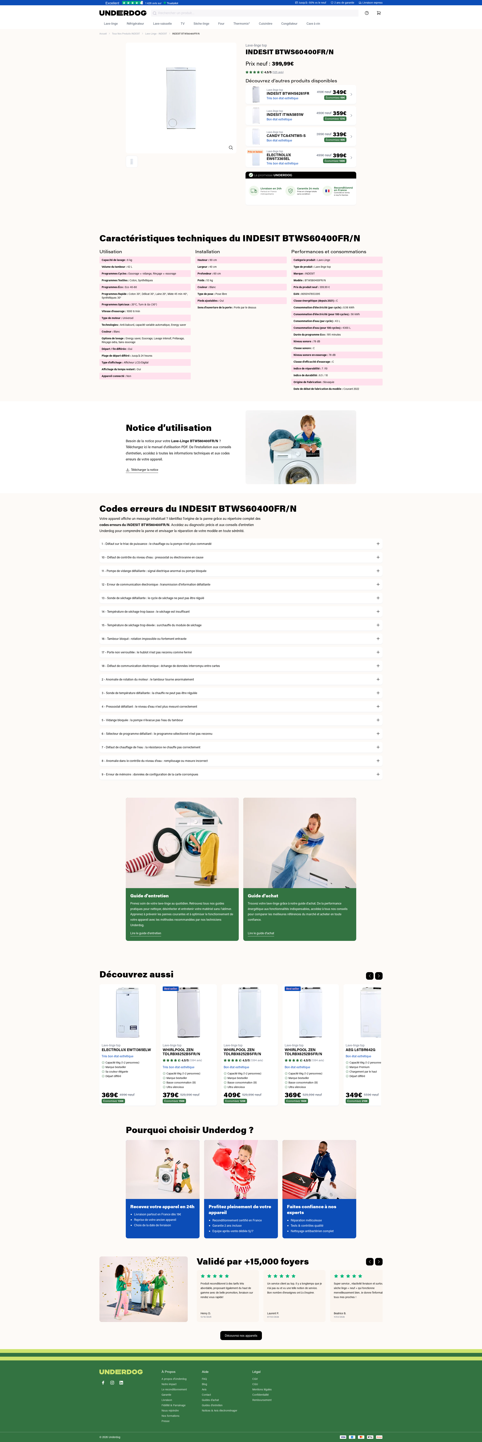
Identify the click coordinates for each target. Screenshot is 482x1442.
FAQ (204, 1379)
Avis (204, 1389)
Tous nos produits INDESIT (126, 33)
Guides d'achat (210, 1400)
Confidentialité (260, 1394)
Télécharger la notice (144, 470)
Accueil (103, 33)
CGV (255, 1379)
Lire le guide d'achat (261, 933)
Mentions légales (262, 1389)
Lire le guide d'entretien (145, 933)
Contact (206, 1394)
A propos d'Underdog (174, 1379)
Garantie (166, 1394)
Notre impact (169, 1384)
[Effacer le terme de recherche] (351, 16)
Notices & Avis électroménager (219, 1410)
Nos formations (170, 1416)
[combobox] (254, 13)
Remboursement (262, 1400)
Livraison (167, 1400)
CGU (255, 1384)
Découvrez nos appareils (241, 1335)
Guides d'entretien (212, 1405)
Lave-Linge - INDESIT (156, 33)
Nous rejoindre (170, 1410)
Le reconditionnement (174, 1389)
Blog (204, 1384)
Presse (165, 1421)
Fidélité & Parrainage (173, 1405)
